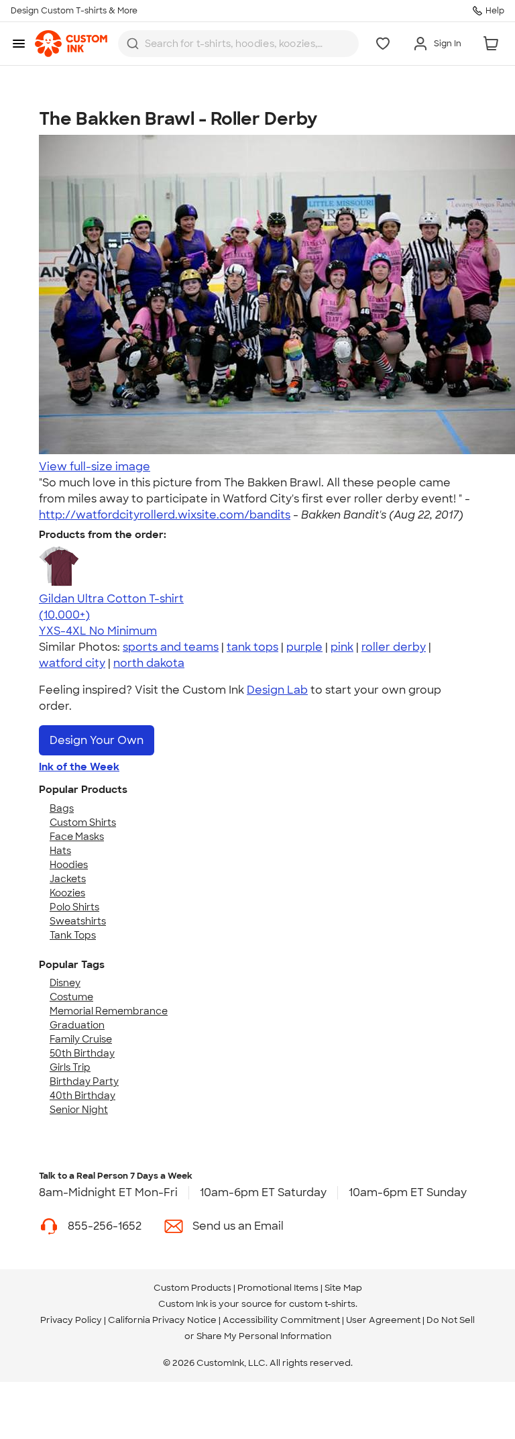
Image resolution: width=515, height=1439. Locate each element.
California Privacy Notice (162, 1320)
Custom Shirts (83, 822)
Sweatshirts (78, 921)
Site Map (343, 1287)
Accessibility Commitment (281, 1320)
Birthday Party (84, 1081)
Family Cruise (81, 1039)
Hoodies (69, 865)
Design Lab (277, 690)
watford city (72, 663)
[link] (71, 43)
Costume (71, 997)
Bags (62, 808)
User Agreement (383, 1320)
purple (304, 647)
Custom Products (192, 1287)
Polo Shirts (74, 907)
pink (342, 647)
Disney (65, 983)
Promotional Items (278, 1287)
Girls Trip (70, 1067)
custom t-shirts (322, 1304)
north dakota (148, 663)
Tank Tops (73, 935)
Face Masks (77, 837)
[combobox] (238, 43)
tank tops (252, 647)
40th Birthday (82, 1095)
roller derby (393, 647)
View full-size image (94, 467)
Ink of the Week (79, 767)
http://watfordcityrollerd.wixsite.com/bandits (164, 515)
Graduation (77, 1025)
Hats (60, 851)
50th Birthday (82, 1053)
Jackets (68, 879)
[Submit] (133, 43)
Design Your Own (97, 740)
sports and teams (171, 647)
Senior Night (79, 1110)
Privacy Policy (71, 1320)
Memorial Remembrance (109, 1011)
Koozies (67, 893)
